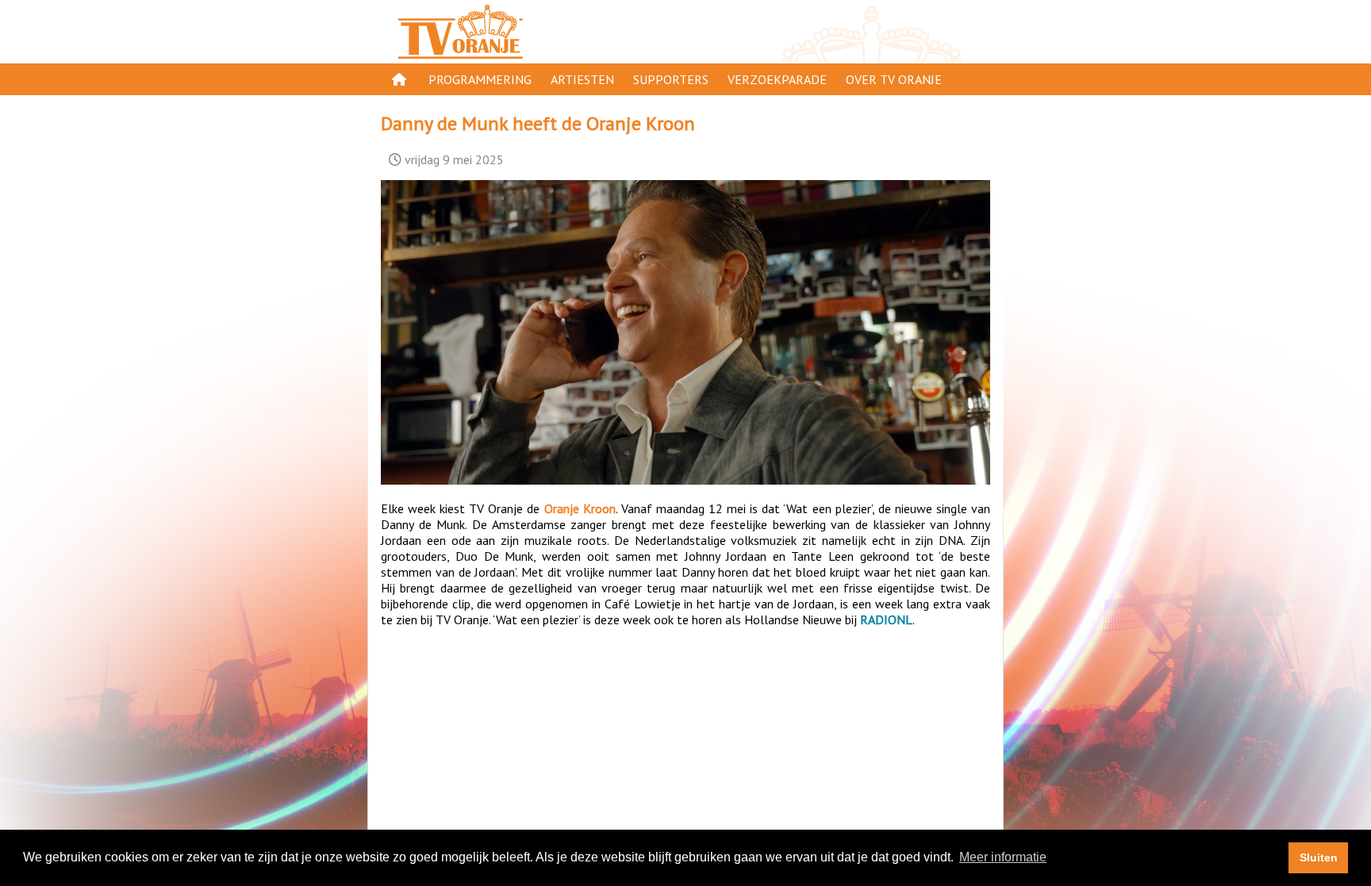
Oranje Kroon (580, 508)
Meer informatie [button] (1002, 857)
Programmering (480, 79)
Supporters (671, 79)
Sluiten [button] (1319, 857)
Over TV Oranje (894, 79)
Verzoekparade (777, 79)
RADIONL (886, 619)
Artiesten (582, 79)
